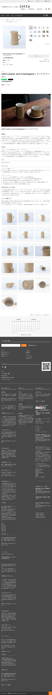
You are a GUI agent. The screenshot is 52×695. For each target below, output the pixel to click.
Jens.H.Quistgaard (9, 21)
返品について (46, 59)
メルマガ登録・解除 (5, 373)
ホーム (2, 19)
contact (8, 15)
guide (2, 15)
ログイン (40, 1)
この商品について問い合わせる (35, 314)
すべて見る (46, 44)
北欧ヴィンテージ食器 (10, 19)
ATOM (5, 375)
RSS (2, 375)
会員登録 (48, 1)
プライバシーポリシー (6, 379)
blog (12, 15)
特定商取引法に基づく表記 (44, 61)
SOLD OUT (39, 56)
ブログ (2, 371)
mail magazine (18, 15)
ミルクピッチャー (19, 19)
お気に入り (6, 62)
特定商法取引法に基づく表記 (7, 377)
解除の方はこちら (32, 345)
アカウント (31, 1)
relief (16, 21)
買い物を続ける (46, 314)
